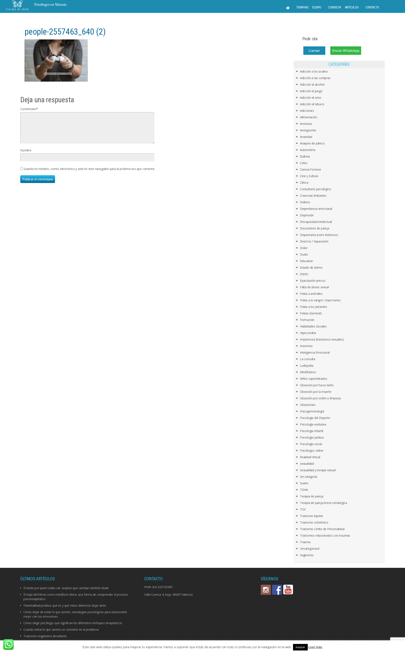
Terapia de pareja (311, 496)
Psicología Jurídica (312, 437)
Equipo (316, 7)
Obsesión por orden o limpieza (320, 398)
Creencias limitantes (313, 196)
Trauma (305, 542)
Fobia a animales (311, 294)
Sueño (304, 483)
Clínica (304, 182)
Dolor (304, 248)
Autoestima (307, 150)
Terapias (302, 7)
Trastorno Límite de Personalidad (322, 529)
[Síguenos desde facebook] (277, 590)
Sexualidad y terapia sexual (318, 470)
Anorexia (306, 124)
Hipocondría (308, 333)
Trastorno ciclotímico (314, 522)
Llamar (314, 50)
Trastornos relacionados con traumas (325, 535)
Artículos (352, 7)
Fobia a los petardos (313, 307)
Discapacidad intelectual (316, 222)
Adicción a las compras (315, 78)
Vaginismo (307, 555)
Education (306, 261)
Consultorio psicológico (315, 189)
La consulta (307, 359)
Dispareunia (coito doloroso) (319, 235)
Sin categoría (308, 477)
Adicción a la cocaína (314, 71)
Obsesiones (308, 405)
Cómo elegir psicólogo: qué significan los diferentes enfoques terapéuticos (72, 623)
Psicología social (311, 444)
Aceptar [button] (300, 647)
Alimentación (308, 117)
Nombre (25, 150)
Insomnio (306, 346)
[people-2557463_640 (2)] (56, 60)
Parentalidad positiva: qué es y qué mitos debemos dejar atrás (64, 605)
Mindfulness (308, 372)
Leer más (315, 647)
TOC (303, 509)
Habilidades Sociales (313, 326)
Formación (307, 320)
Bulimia (305, 156)
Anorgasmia (308, 130)
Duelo (304, 254)
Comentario (28, 109)
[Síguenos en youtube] (288, 590)
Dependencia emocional (316, 209)
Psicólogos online (311, 450)
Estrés (304, 274)
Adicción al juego (311, 91)
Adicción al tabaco (312, 104)
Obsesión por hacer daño (316, 385)
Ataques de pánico (312, 143)
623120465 (165, 587)
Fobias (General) (311, 313)
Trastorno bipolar (311, 516)
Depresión (307, 215)
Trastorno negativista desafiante (45, 636)
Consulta (334, 7)
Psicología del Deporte (315, 418)
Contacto (372, 7)
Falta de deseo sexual (314, 287)
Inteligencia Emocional (315, 352)
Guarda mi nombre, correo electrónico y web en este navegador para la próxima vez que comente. (89, 169)
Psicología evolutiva (313, 424)
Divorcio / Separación (314, 241)
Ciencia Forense (310, 169)
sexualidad (307, 464)
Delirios (305, 202)
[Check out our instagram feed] (266, 590)
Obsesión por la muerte (315, 392)
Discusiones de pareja (314, 228)
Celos (303, 163)
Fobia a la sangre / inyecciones (320, 300)
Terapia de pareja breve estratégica (323, 503)
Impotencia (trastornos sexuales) (322, 339)
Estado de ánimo (311, 267)
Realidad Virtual (310, 457)
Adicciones (307, 111)
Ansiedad (306, 137)
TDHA (304, 490)
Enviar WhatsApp (345, 50)
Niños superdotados (313, 379)
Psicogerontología (312, 411)
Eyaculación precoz (312, 281)
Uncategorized (309, 549)
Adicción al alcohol (312, 84)
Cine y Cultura (309, 176)
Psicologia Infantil (311, 431)
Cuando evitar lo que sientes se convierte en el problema (61, 629)
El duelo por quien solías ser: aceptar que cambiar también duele (66, 588)
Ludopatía (306, 366)
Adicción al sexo (310, 98)
